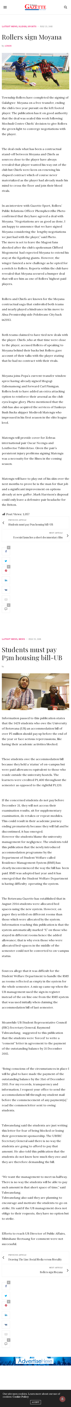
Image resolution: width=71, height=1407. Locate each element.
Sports (32, 27)
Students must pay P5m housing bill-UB (32, 653)
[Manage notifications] (62, 1399)
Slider (23, 27)
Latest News (9, 27)
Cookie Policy (21, 1396)
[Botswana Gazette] (36, 7)
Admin (8, 46)
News (22, 639)
